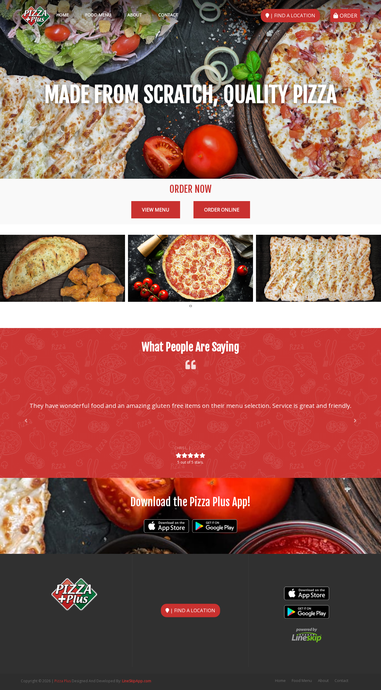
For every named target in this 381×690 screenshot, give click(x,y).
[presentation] (189, 305)
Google (199, 447)
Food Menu (98, 15)
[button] (26, 421)
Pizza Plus (62, 680)
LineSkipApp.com (136, 680)
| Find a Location (292, 15)
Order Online (221, 209)
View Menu (155, 209)
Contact (168, 15)
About (134, 15)
